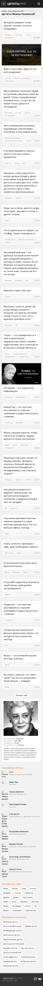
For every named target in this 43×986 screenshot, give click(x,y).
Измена (28, 480)
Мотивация (16, 906)
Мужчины (18, 35)
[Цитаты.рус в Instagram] (35, 979)
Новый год (8, 423)
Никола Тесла (15, 869)
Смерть (28, 35)
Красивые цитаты (10, 948)
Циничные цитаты (28, 957)
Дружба (6, 897)
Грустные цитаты (27, 948)
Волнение (8, 113)
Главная (4, 11)
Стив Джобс (14, 814)
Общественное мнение (13, 141)
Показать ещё (21, 695)
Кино (6, 645)
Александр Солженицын (19, 856)
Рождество (9, 620)
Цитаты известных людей (16, 11)
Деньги (6, 910)
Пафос (7, 534)
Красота (8, 297)
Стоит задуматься (10, 957)
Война (5, 902)
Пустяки (18, 113)
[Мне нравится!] (35, 38)
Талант (7, 354)
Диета (15, 445)
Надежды (19, 423)
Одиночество (30, 910)
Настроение (9, 448)
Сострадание (10, 116)
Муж (27, 280)
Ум (16, 325)
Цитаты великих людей (12, 926)
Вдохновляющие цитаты (12, 939)
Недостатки (24, 357)
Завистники (9, 81)
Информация (20, 397)
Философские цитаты (11, 935)
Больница (16, 572)
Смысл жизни (27, 897)
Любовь (15, 888)
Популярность (10, 240)
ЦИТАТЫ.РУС (8, 978)
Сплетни (28, 141)
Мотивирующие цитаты (12, 930)
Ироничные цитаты (10, 966)
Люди (7, 220)
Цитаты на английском (12, 952)
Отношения (17, 910)
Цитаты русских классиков (13, 944)
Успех (14, 902)
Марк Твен (13, 782)
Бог (35, 906)
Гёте (11, 772)
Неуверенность (10, 357)
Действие (35, 902)
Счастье (8, 78)
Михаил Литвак (16, 844)
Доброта (28, 113)
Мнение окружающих (22, 78)
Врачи (7, 572)
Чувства (8, 163)
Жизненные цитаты (10, 922)
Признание (9, 553)
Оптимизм (8, 397)
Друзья (16, 897)
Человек (33, 888)
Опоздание (9, 38)
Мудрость (13, 508)
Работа (28, 906)
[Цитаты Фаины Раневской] (21, 718)
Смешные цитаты (10, 961)
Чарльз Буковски (16, 792)
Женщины (8, 35)
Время (5, 906)
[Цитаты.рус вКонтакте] (39, 979)
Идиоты (8, 594)
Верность (18, 480)
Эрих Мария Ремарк (17, 804)
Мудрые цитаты (31, 926)
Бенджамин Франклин (18, 831)
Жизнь (7, 445)
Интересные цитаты (28, 961)
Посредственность (20, 354)
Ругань (16, 163)
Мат (24, 163)
